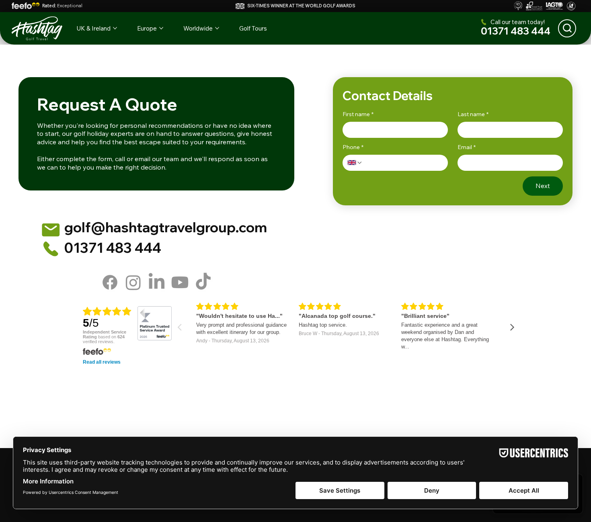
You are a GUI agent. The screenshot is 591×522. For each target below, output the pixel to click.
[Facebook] (110, 282)
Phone (353, 147)
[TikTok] (203, 282)
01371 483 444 (515, 31)
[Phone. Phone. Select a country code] (355, 163)
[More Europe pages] (161, 28)
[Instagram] (133, 282)
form (105, 159)
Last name (473, 114)
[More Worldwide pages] (217, 28)
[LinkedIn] (156, 282)
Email (467, 147)
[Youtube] (180, 282)
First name (358, 114)
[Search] (567, 28)
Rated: (62, 5)
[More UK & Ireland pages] (115, 28)
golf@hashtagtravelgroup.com (165, 227)
